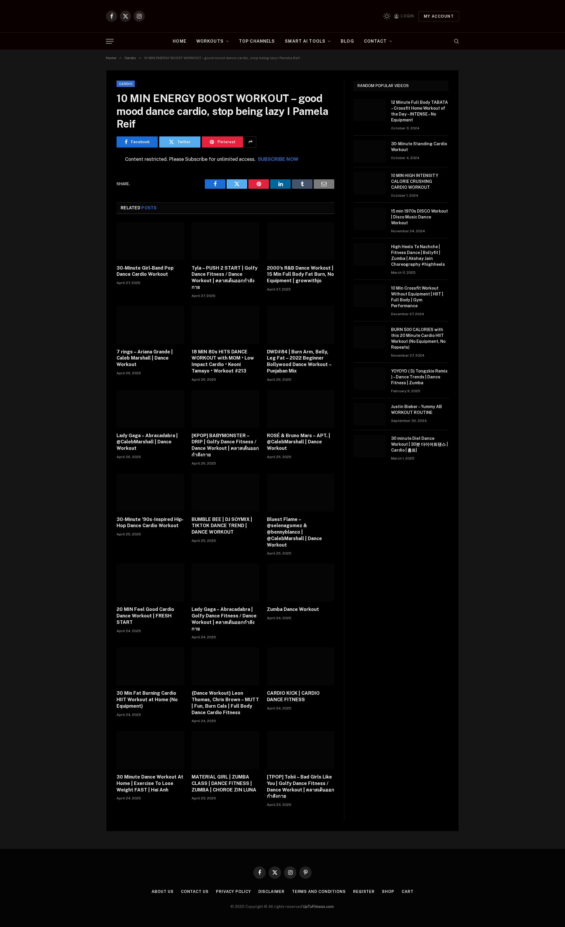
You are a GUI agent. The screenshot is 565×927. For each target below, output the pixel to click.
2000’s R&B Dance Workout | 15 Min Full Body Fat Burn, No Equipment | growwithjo (300, 274)
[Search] (456, 41)
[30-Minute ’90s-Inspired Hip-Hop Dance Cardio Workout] (150, 493)
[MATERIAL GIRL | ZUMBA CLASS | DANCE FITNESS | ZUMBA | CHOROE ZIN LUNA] (225, 750)
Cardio (125, 84)
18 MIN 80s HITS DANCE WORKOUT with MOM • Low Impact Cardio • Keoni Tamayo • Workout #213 (223, 361)
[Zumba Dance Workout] (300, 583)
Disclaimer (271, 891)
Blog (347, 41)
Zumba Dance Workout (293, 609)
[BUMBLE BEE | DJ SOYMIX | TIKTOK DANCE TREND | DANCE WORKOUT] (225, 493)
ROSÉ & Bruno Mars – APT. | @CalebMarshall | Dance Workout (298, 442)
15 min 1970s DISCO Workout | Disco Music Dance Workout (419, 217)
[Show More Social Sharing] (250, 142)
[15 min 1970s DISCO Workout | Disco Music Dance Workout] (369, 219)
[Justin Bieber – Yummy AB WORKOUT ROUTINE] (369, 414)
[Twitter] (96, 189)
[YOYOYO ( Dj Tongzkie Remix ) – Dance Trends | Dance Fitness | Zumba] (369, 379)
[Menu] (110, 41)
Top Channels (257, 41)
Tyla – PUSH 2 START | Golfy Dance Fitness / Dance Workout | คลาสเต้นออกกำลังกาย (224, 277)
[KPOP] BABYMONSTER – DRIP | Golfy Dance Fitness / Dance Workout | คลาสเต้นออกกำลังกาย (225, 445)
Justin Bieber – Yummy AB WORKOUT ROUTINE (416, 409)
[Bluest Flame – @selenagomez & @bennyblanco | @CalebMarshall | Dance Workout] (300, 493)
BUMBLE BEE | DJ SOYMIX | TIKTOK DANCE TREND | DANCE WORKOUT (222, 526)
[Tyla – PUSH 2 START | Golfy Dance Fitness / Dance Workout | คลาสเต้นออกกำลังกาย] (225, 241)
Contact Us (195, 891)
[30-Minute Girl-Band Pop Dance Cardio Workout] (150, 241)
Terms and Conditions (319, 891)
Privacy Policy (233, 891)
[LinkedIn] (96, 204)
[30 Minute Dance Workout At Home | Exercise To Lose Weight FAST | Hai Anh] (150, 750)
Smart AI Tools (305, 41)
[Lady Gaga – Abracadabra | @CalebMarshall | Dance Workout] (150, 409)
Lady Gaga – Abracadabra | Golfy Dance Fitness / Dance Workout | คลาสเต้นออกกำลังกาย (224, 619)
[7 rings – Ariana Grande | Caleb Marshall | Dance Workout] (150, 325)
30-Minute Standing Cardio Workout (419, 146)
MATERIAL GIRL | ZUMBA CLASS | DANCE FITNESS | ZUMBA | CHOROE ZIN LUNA (224, 783)
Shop (388, 891)
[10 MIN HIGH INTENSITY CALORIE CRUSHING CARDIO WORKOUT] (369, 183)
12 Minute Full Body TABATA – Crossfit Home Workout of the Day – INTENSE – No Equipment (419, 111)
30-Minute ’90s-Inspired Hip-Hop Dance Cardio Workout (150, 523)
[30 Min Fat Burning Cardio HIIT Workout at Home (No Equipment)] (150, 666)
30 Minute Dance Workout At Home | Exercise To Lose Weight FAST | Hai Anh (150, 783)
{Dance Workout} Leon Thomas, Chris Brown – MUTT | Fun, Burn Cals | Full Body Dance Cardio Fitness (225, 702)
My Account (439, 16)
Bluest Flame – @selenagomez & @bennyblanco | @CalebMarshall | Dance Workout (294, 532)
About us (162, 891)
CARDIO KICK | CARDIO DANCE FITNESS (293, 696)
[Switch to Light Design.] (387, 16)
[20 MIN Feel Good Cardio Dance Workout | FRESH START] (150, 583)
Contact (375, 41)
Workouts (210, 41)
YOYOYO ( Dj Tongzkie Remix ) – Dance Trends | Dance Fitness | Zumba (419, 377)
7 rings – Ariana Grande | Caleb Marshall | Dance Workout (145, 358)
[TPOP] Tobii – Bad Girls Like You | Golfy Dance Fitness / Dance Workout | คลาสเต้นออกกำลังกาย (300, 786)
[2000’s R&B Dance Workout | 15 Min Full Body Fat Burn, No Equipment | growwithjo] (300, 241)
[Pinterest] (96, 219)
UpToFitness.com (318, 906)
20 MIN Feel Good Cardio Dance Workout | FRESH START (145, 616)
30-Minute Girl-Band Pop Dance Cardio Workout (145, 271)
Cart (407, 891)
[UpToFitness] (282, 16)
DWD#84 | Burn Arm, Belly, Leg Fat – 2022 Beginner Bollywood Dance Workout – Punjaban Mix (299, 361)
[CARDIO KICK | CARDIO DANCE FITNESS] (300, 666)
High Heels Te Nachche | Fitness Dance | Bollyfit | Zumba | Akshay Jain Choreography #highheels (418, 255)
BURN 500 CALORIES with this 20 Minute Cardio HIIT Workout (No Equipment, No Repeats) (418, 338)
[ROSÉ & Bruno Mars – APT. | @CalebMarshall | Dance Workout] (300, 409)
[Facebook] (96, 174)
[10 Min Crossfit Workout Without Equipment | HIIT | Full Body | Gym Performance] (369, 296)
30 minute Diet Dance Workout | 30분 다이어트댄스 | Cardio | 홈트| (419, 444)
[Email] (96, 234)
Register (364, 891)
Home (179, 41)
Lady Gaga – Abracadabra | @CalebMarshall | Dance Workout (147, 442)
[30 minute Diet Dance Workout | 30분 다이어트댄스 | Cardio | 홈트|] (369, 446)
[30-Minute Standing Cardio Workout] (369, 151)
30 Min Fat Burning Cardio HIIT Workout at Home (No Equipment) (147, 699)
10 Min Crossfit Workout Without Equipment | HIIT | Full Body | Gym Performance (417, 297)
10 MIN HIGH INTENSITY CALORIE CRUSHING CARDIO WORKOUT (414, 181)
